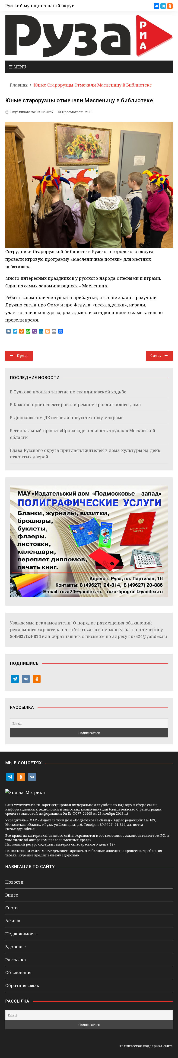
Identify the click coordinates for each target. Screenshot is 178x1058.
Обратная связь (22, 985)
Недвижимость (21, 933)
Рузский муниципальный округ (39, 5)
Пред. (22, 355)
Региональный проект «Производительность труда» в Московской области (83, 434)
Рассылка (15, 959)
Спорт (12, 907)
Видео (12, 895)
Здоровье (15, 946)
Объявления (18, 972)
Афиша (13, 920)
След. (155, 355)
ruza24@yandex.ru (147, 636)
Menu (19, 67)
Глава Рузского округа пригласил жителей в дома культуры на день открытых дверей (85, 453)
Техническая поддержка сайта (146, 1046)
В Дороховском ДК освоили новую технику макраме (67, 417)
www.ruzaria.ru (27, 805)
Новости (14, 882)
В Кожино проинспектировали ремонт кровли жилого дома (75, 404)
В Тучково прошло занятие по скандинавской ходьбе (68, 392)
